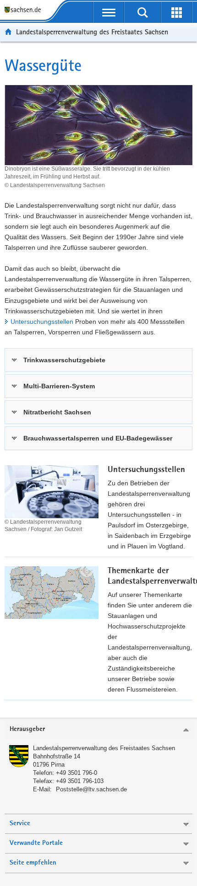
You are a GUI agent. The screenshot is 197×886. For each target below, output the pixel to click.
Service (20, 823)
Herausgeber (27, 729)
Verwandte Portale (36, 843)
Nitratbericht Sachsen (57, 412)
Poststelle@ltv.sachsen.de (91, 789)
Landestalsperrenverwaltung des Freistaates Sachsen (92, 31)
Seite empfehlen (33, 862)
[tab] (98, 730)
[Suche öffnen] (142, 12)
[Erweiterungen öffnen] (176, 12)
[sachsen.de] (24, 10)
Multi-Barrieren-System (59, 386)
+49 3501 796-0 (76, 772)
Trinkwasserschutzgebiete (64, 360)
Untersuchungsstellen (42, 321)
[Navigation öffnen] (109, 12)
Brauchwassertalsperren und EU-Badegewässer (97, 438)
